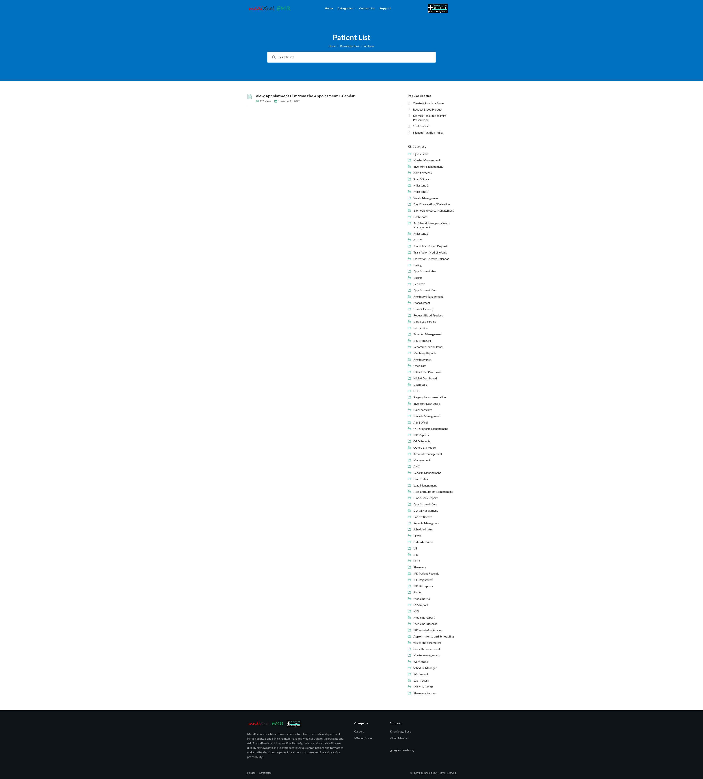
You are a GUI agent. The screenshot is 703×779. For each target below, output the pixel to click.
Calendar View (422, 409)
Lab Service (420, 328)
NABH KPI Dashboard (427, 372)
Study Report (421, 126)
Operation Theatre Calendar (431, 258)
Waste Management (426, 198)
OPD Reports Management (430, 428)
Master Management (426, 160)
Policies (251, 772)
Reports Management (427, 472)
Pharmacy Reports (425, 693)
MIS (416, 611)
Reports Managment (426, 523)
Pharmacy (419, 567)
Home (329, 8)
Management (421, 302)
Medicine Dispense (425, 623)
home (332, 46)
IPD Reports (421, 435)
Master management (426, 655)
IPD (415, 554)
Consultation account (426, 649)
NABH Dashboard (425, 378)
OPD (416, 560)
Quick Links (420, 154)
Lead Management (425, 485)
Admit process (422, 172)
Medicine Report (424, 617)
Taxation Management (427, 334)
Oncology (419, 365)
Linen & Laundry (423, 309)
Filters (417, 535)
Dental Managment (425, 510)
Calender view (423, 542)
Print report (420, 674)
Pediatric (419, 284)
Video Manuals (399, 738)
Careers (359, 731)
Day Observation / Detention (431, 204)
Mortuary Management (428, 296)
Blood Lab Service (424, 321)
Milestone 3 (420, 185)
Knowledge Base (350, 46)
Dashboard (420, 217)
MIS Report (420, 605)
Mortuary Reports (424, 353)
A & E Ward (420, 422)
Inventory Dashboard (426, 403)
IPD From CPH (422, 340)
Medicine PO (421, 598)
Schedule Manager (425, 668)
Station (417, 592)
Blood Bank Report (425, 498)
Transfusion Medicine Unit (430, 252)
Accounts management (427, 454)
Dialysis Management (427, 416)
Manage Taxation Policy (428, 132)
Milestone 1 (420, 233)
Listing (417, 265)
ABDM (418, 239)
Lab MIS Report (423, 686)
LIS (415, 548)
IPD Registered (423, 580)
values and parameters (427, 642)
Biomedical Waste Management (433, 210)
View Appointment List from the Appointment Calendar (305, 96)
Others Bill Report (424, 447)
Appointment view (424, 271)
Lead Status (420, 479)
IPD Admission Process (428, 630)
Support (385, 8)
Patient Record (422, 517)
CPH (416, 391)
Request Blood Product (427, 109)
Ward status (421, 661)
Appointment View (425, 290)
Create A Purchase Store (428, 103)
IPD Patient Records (426, 573)
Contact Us (367, 8)
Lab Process (421, 680)
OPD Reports (421, 441)
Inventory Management (428, 166)
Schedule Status (423, 529)
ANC (416, 466)
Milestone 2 (420, 191)
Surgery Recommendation (429, 397)
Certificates (265, 772)
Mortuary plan (422, 359)
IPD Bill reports (423, 586)
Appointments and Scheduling (433, 636)
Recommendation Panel (428, 346)
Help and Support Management (433, 491)
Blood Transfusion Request (430, 246)
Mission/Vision (363, 738)
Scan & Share (421, 179)
